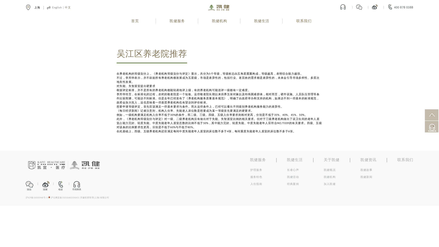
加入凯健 (330, 184)
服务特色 (256, 177)
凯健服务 (177, 21)
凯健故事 (366, 170)
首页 (135, 21)
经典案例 (293, 184)
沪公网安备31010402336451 (65, 198)
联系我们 (304, 21)
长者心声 (293, 170)
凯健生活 (261, 21)
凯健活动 (293, 177)
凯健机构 (219, 21)
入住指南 (256, 184)
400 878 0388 (403, 7)
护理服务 (256, 170)
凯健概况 (330, 170)
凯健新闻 (366, 177)
